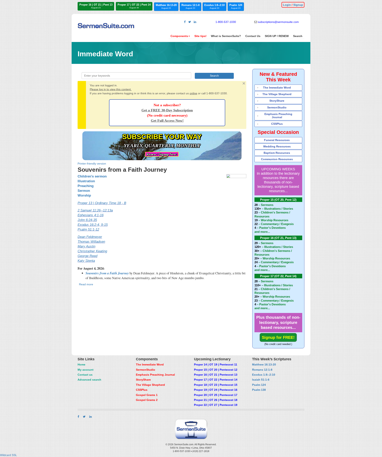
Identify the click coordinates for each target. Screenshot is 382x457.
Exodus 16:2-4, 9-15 (93, 225)
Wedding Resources (277, 146)
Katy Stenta (86, 261)
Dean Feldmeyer (90, 237)
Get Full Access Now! (167, 121)
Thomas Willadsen (91, 242)
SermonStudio (276, 107)
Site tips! (200, 36)
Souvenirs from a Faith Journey (107, 273)
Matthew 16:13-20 (166, 6)
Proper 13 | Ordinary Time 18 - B (102, 203)
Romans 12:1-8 (190, 6)
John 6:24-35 (87, 220)
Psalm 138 (259, 389)
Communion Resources (277, 159)
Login (287, 4)
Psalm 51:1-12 (88, 229)
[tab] (278, 88)
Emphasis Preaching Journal (278, 115)
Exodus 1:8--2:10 (214, 6)
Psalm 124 (235, 6)
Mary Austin (86, 246)
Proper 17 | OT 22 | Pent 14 (134, 6)
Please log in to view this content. (111, 89)
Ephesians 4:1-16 (90, 215)
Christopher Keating (92, 251)
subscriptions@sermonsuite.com (278, 21)
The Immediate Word (277, 87)
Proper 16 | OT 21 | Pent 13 (95, 6)
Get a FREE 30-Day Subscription (167, 110)
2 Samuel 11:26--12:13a (95, 210)
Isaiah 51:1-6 (260, 379)
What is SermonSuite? (226, 36)
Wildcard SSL (8, 455)
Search (297, 36)
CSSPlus (277, 123)
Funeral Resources (277, 140)
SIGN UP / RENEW (277, 36)
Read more (86, 284)
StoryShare (276, 100)
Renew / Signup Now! (161, 154)
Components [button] (179, 36)
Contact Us (252, 36)
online (193, 93)
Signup (298, 4)
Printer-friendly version (92, 163)
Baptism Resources (277, 152)
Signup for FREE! (278, 337)
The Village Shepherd (276, 94)
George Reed (87, 256)
